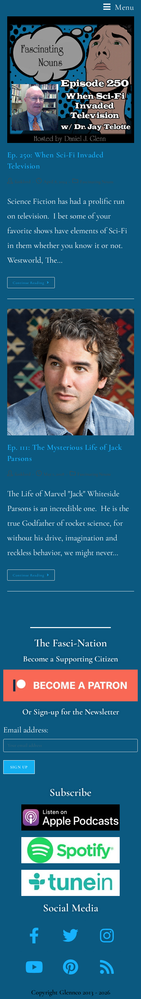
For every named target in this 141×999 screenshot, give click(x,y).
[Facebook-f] (34, 935)
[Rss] (107, 967)
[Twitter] (70, 935)
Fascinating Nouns (96, 181)
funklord (22, 181)
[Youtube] (34, 967)
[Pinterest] (70, 967)
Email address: (25, 730)
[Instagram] (107, 935)
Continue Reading (34, 281)
